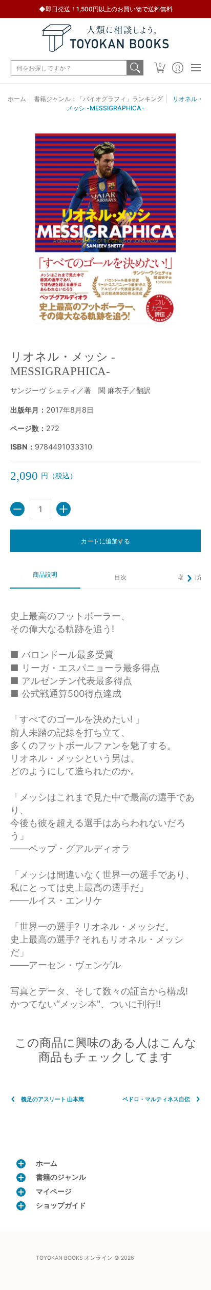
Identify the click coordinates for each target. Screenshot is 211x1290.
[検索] (135, 67)
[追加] (63, 509)
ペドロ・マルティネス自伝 (156, 1099)
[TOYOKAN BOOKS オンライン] (105, 37)
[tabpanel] (105, 805)
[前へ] (22, 578)
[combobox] (69, 67)
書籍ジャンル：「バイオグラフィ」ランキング (98, 99)
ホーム (17, 99)
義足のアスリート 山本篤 (52, 1099)
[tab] (45, 578)
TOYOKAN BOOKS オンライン (74, 1258)
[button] (159, 67)
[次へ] (189, 578)
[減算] (17, 509)
